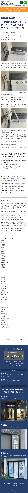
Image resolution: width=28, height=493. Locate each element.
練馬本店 (5, 396)
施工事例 (10, 10)
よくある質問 (17, 10)
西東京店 (5, 453)
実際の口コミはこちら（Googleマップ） (14, 180)
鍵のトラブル (9, 9)
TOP (3, 9)
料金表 (16, 9)
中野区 (12, 17)
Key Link (9, 3)
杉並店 (5, 425)
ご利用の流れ (22, 9)
